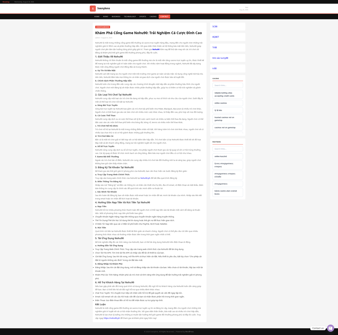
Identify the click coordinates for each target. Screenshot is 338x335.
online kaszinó (221, 156)
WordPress (189, 332)
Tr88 (214, 47)
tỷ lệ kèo (218, 110)
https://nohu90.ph (112, 318)
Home (96, 16)
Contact (164, 16)
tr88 (214, 68)
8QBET (215, 36)
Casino (153, 16)
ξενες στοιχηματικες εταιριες (224, 164)
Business (116, 16)
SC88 (214, 26)
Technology (130, 16)
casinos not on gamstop (225, 127)
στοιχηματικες (221, 184)
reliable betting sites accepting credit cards (224, 94)
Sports (142, 16)
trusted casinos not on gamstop (224, 118)
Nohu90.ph (145, 178)
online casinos (221, 103)
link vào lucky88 (220, 58)
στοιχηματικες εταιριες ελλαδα (225, 175)
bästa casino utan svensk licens (226, 192)
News (105, 16)
